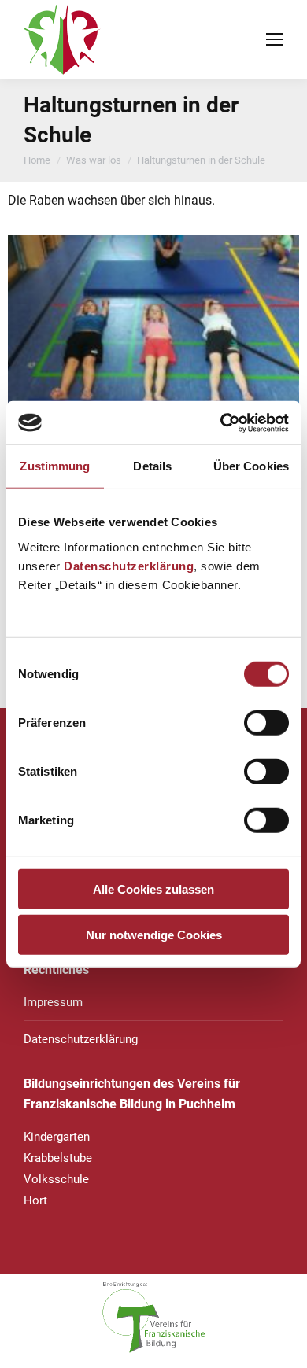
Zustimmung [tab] (55, 466)
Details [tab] (152, 466)
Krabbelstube (58, 1158)
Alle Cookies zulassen (153, 888)
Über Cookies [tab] (251, 466)
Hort (35, 1200)
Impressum (53, 1002)
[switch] (266, 722)
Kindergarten (57, 1137)
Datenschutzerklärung (129, 565)
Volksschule (56, 1179)
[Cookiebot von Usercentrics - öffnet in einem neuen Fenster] (221, 422)
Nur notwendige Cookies (154, 935)
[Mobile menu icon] (274, 39)
